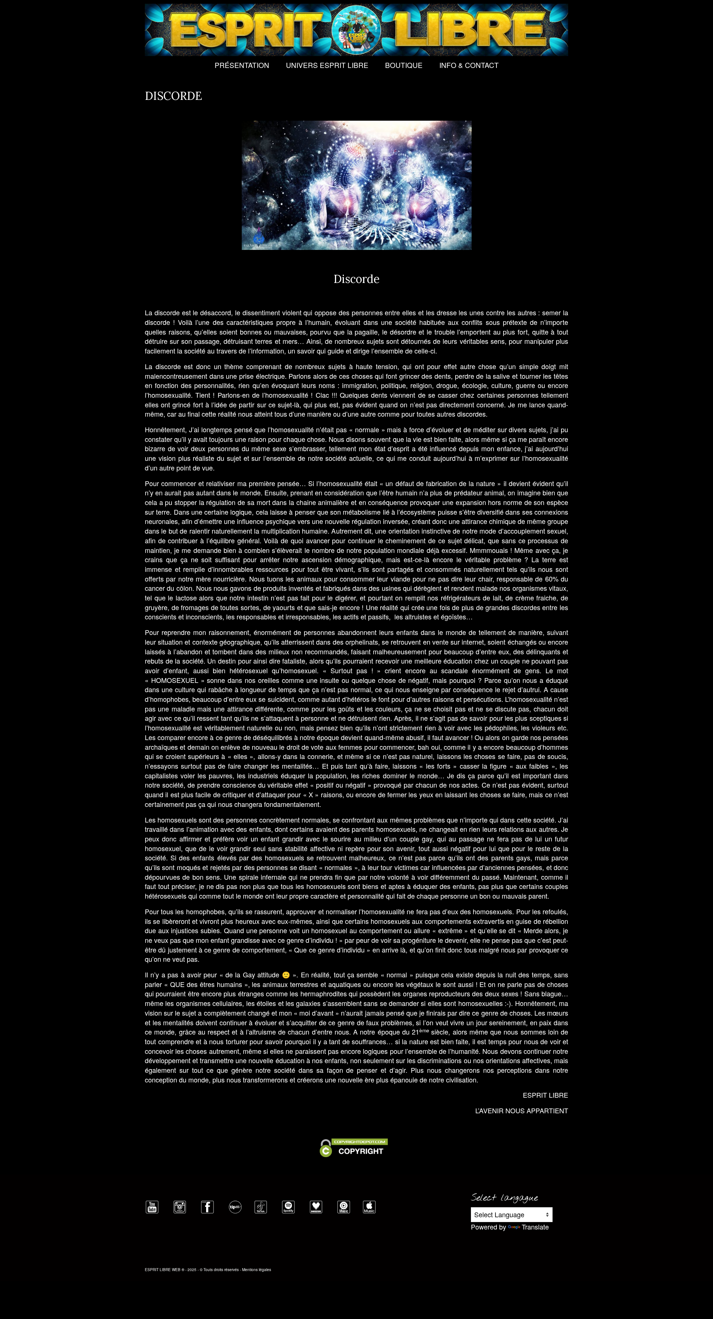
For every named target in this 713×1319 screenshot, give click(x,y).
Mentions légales (256, 1269)
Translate (535, 1226)
